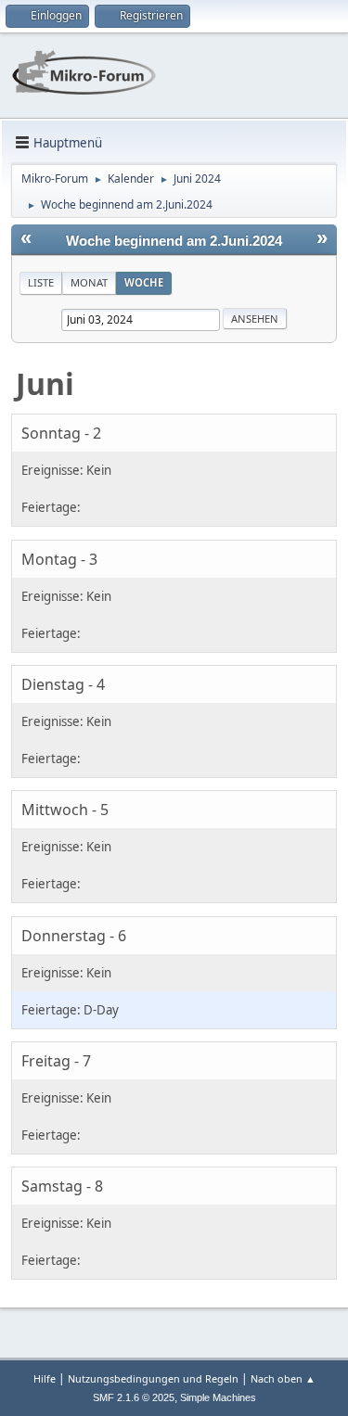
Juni (45, 383)
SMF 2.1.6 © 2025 (133, 1397)
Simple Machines (218, 1397)
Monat (89, 282)
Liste (41, 282)
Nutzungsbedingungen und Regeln (153, 1378)
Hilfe (44, 1378)
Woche (143, 282)
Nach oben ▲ (283, 1378)
